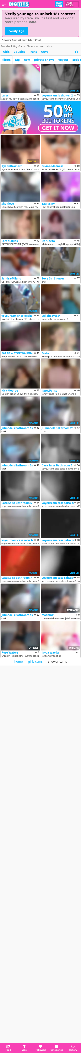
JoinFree (59, 4)
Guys (44, 52)
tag (17, 60)
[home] (19, 4)
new (27, 60)
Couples (19, 52)
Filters (6, 60)
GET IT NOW (58, 127)
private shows (44, 60)
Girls (6, 52)
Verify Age (16, 31)
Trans (33, 52)
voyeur (63, 60)
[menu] (4, 4)
